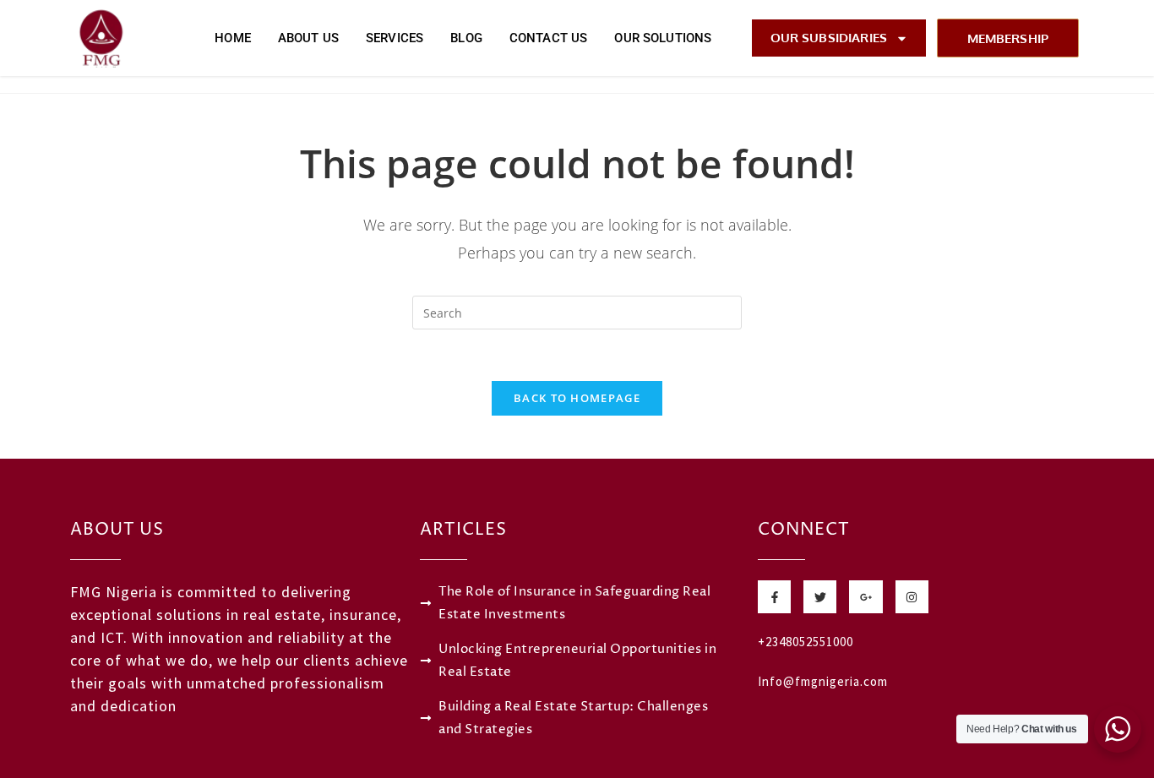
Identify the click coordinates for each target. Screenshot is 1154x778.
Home (233, 38)
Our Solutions (662, 38)
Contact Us (548, 38)
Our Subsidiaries (828, 38)
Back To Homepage (577, 397)
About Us (308, 38)
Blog (466, 38)
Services (394, 38)
